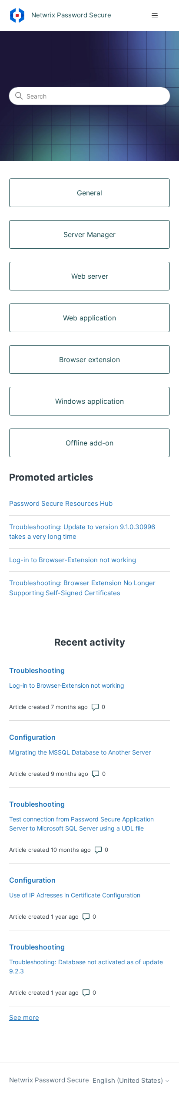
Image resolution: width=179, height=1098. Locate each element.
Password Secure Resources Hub (61, 503)
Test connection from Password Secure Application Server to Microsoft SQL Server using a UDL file (81, 823)
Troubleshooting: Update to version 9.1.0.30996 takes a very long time (82, 532)
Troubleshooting (37, 670)
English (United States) (129, 1080)
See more (24, 1017)
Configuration (32, 737)
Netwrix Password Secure (49, 1080)
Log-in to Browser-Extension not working (72, 560)
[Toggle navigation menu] (154, 16)
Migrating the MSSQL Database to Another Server (80, 752)
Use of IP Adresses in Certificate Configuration (74, 895)
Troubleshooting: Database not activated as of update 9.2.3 (86, 966)
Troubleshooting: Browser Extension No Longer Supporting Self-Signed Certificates (82, 588)
